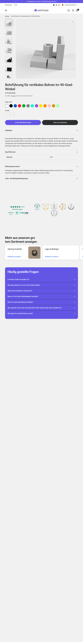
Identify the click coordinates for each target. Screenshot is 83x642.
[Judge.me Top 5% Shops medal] (71, 206)
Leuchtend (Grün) (57, 105)
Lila (36, 105)
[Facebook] (54, 5)
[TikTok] (59, 5)
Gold (53, 105)
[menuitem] (9, 5)
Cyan (32, 105)
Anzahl (7, 110)
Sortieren (11, 105)
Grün (23, 105)
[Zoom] (72, 21)
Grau (28, 105)
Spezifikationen (10, 152)
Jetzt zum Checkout (60, 122)
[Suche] (69, 10)
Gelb (40, 105)
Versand (13, 96)
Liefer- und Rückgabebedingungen (16, 178)
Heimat (7, 16)
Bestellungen (8, 5)
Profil (15, 5)
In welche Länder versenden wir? (18, 279)
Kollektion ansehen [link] (14, 256)
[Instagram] (56, 5)
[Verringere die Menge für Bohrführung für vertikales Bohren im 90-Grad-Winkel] (6, 115)
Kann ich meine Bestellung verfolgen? (20, 302)
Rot (19, 105)
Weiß (6, 105)
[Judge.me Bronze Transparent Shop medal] (62, 206)
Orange (45, 105)
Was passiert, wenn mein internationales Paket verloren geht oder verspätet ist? (35, 308)
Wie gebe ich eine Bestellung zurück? (20, 313)
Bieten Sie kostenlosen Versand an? (20, 291)
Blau (15, 105)
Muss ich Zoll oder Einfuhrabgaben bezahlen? (23, 296)
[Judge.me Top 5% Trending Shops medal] (54, 213)
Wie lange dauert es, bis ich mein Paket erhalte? (24, 285)
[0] (76, 10)
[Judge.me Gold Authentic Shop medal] (45, 206)
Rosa (49, 105)
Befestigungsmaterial (12, 166)
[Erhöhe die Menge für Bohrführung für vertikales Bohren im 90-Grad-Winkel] (13, 115)
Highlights (8, 130)
